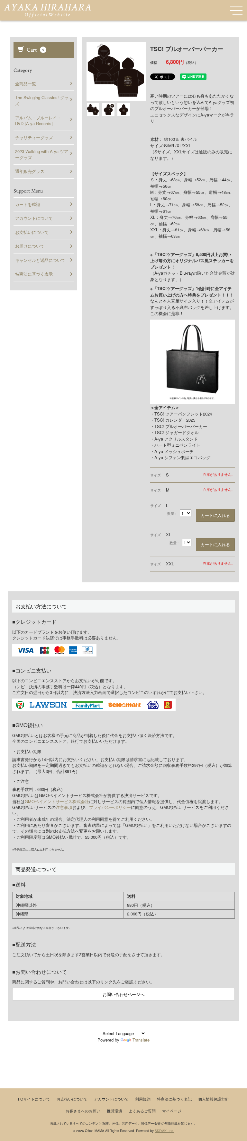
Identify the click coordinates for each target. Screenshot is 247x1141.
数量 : (171, 513)
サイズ (155, 475)
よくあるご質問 (142, 1110)
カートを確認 (27, 204)
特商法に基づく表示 (34, 274)
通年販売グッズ (29, 171)
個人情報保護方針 (213, 1099)
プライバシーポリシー (110, 807)
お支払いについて (32, 232)
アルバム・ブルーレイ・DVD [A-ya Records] (38, 121)
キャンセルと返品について (40, 260)
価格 (153, 62)
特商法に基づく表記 (174, 1099)
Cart (34, 50)
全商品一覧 (25, 84)
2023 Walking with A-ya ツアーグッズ (41, 154)
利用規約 (143, 1099)
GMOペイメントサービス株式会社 (57, 801)
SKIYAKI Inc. (164, 1130)
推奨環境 (114, 1110)
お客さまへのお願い (83, 1110)
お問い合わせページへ (123, 994)
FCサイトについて (34, 1099)
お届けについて (29, 246)
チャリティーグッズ (34, 137)
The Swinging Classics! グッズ (42, 100)
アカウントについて (34, 218)
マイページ (171, 1110)
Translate (141, 1040)
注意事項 (64, 807)
